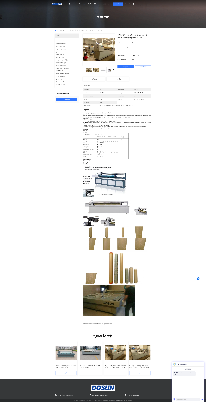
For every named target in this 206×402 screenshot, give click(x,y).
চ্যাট (118, 4)
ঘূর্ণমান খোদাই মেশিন (89, 323)
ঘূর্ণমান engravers (98, 323)
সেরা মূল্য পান (125, 66)
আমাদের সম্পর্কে (76, 4)
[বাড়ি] (57, 4)
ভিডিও (95, 4)
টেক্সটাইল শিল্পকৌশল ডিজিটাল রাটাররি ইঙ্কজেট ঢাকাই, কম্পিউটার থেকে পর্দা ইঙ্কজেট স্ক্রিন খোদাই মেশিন (139, 366)
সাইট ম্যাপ (76, 400)
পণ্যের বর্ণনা (118, 79)
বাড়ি (69, 4)
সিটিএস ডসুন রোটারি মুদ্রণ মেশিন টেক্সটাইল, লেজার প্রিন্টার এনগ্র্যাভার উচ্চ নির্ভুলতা (66, 366)
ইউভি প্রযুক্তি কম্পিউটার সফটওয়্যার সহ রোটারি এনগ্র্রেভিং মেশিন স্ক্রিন (90, 366)
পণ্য (84, 4)
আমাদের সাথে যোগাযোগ (105, 4)
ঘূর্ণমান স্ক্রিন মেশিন (108, 323)
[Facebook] (198, 278)
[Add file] (174, 399)
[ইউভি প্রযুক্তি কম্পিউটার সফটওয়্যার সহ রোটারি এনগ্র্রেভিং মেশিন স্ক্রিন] (90, 353)
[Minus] (202, 364)
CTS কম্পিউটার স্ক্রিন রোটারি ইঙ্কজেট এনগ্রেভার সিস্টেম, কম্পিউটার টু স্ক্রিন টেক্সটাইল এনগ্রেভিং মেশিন (115, 366)
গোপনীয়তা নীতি (82, 400)
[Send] (202, 399)
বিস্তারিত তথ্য (94, 79)
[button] (58, 357)
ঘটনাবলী (89, 4)
